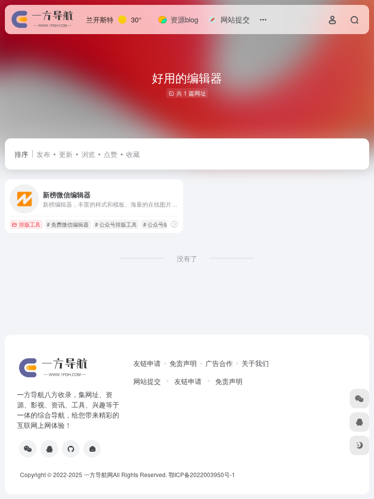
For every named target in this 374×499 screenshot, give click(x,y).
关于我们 (255, 363)
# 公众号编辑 (158, 224)
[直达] (174, 224)
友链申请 (147, 363)
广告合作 (219, 363)
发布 (43, 154)
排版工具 (29, 224)
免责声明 (183, 363)
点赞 (110, 154)
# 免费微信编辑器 (68, 224)
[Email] (92, 449)
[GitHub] (70, 449)
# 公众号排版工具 (116, 224)
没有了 (187, 258)
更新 (66, 154)
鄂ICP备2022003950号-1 (201, 474)
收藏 (133, 154)
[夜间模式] (359, 445)
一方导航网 (98, 474)
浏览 (88, 154)
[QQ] (49, 449)
